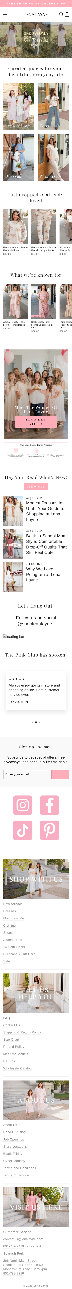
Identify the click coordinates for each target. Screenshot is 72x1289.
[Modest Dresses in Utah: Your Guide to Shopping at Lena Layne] (13, 511)
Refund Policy (13, 1047)
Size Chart (11, 1039)
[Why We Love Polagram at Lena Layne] (13, 577)
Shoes (8, 933)
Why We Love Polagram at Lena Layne (43, 574)
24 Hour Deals (14, 947)
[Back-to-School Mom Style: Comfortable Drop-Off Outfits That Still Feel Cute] (13, 544)
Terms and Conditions (19, 1168)
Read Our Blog (14, 1132)
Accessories (12, 940)
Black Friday (12, 1154)
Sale (6, 961)
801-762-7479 (13, 1246)
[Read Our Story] (36, 394)
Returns (9, 1061)
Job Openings (13, 1139)
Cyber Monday (14, 1161)
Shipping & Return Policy (22, 1032)
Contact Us (11, 1025)
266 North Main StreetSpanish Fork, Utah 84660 (23, 1263)
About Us (10, 1125)
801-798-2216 (13, 1273)
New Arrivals (13, 904)
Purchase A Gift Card (19, 954)
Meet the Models (15, 1054)
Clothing (9, 925)
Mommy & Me (13, 918)
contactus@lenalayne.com (23, 1239)
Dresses (9, 911)
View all (36, 486)
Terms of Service (16, 1175)
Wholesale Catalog (17, 1068)
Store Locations (15, 1146)
